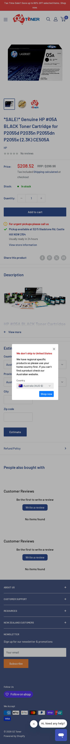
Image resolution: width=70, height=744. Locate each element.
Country (20, 380)
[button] (54, 349)
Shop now (46, 393)
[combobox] (31, 386)
